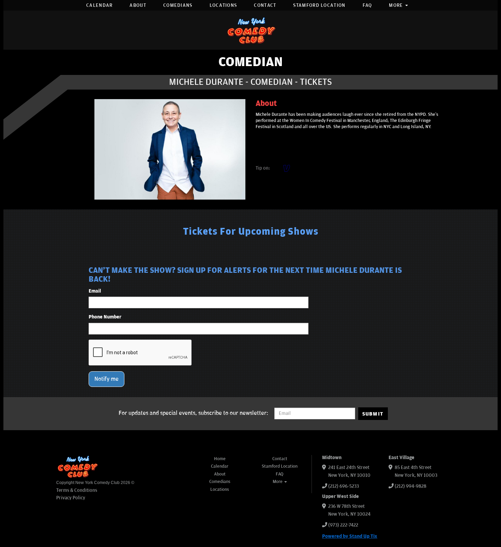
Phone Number (105, 317)
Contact (265, 5)
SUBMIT (373, 414)
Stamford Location (319, 5)
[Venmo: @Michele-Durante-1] (287, 168)
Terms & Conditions (76, 490)
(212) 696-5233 (343, 486)
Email (95, 291)
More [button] (397, 5)
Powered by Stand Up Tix (349, 536)
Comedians (178, 5)
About (138, 5)
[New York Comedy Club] (250, 30)
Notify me (106, 379)
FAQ (367, 5)
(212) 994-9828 (410, 486)
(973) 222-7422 (343, 525)
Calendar (99, 5)
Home (220, 459)
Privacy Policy (70, 498)
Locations (223, 5)
